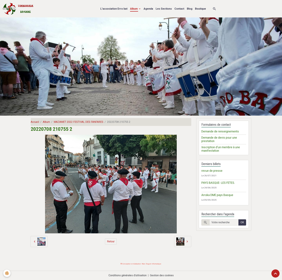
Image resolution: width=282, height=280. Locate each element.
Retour (111, 241)
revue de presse (211, 170)
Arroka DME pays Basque (217, 195)
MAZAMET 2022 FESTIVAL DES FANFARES (78, 121)
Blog (189, 8)
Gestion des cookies (162, 275)
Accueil (35, 121)
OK (242, 222)
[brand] (19, 9)
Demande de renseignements (220, 131)
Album (134, 8)
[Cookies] (7, 273)
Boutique (200, 8)
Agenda (148, 8)
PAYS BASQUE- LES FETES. (218, 182)
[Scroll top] (275, 273)
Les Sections (164, 8)
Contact (179, 8)
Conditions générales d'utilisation (128, 275)
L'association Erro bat (113, 8)
